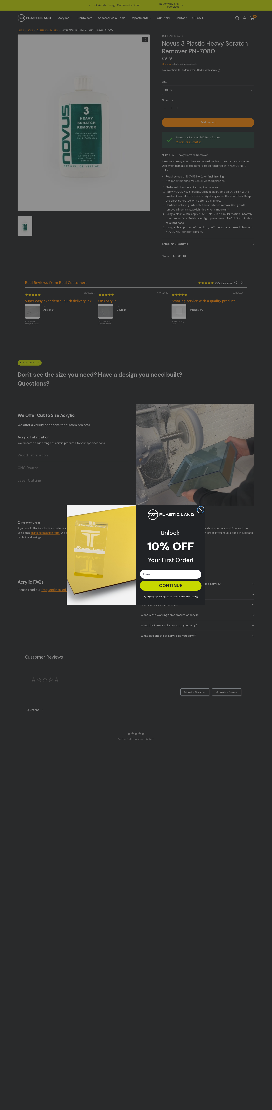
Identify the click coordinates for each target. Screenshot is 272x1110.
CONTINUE (170, 585)
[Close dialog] (200, 510)
